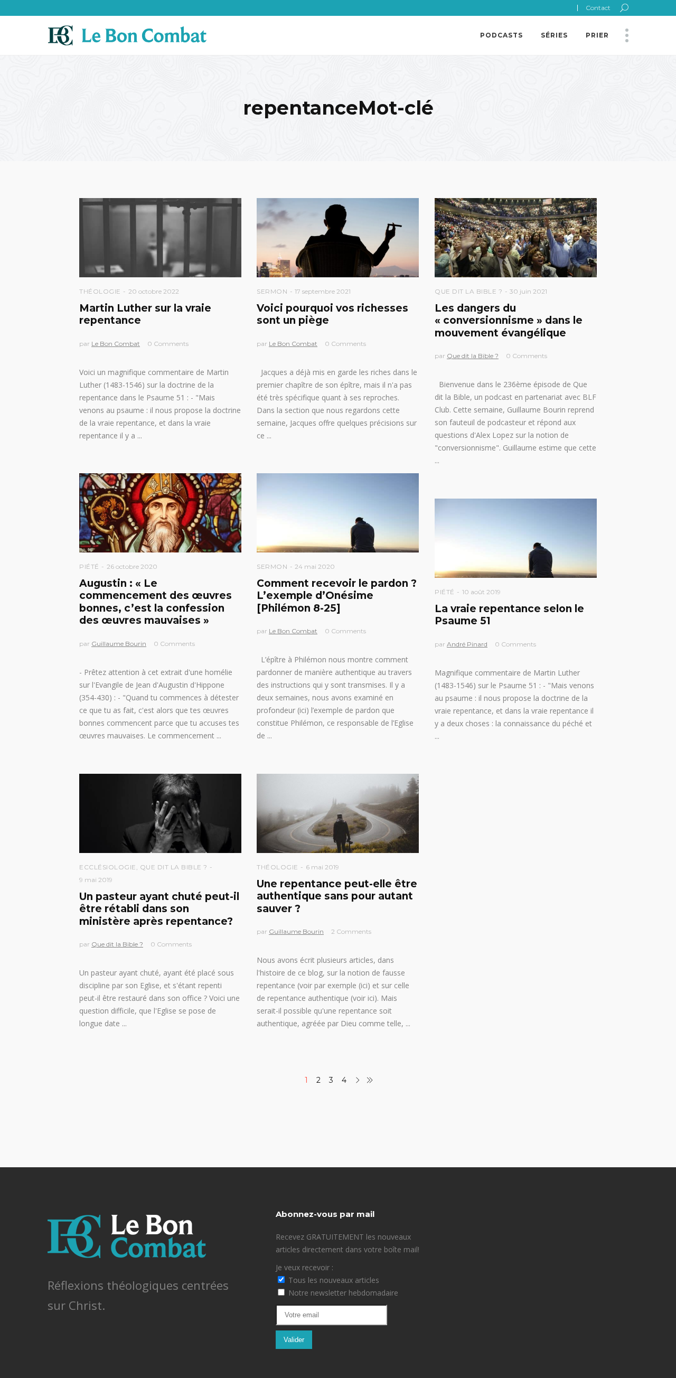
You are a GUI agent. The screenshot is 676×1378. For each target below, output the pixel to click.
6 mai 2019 (322, 867)
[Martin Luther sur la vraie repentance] (160, 237)
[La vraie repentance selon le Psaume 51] (516, 538)
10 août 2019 (481, 592)
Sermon (272, 291)
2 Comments (351, 931)
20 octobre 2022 (153, 291)
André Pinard (467, 644)
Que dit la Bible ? (468, 291)
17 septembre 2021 (323, 291)
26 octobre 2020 (132, 566)
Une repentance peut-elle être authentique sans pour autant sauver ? (337, 896)
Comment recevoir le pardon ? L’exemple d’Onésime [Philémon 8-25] (337, 595)
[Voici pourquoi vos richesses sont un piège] (338, 237)
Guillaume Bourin (118, 644)
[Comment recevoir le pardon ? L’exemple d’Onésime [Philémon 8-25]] (338, 512)
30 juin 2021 (528, 291)
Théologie (100, 291)
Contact (598, 8)
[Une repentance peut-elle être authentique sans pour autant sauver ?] (338, 813)
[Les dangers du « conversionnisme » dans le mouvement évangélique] (516, 237)
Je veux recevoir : (304, 1267)
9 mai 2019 (95, 880)
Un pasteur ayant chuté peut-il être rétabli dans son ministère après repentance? (159, 908)
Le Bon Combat (115, 344)
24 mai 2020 (315, 566)
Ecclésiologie (107, 867)
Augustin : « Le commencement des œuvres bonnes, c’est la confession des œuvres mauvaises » (155, 601)
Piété (89, 566)
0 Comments (168, 344)
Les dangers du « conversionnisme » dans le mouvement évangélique (509, 320)
